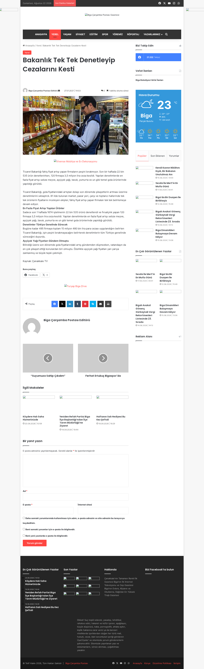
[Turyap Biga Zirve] (75, 286)
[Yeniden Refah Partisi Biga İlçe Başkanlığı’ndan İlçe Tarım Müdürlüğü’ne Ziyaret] (76, 405)
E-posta (27, 504)
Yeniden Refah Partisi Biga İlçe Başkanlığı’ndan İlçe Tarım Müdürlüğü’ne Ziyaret (75, 421)
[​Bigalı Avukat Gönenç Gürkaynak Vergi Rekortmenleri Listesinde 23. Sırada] (144, 216)
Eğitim (94, 34)
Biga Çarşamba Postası (77, 663)
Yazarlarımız (152, 34)
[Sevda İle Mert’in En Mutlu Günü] (144, 187)
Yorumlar (174, 155)
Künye (147, 663)
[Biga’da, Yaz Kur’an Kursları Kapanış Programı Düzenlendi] (94, 595)
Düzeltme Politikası (162, 663)
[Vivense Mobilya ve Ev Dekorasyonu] (75, 161)
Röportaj (133, 34)
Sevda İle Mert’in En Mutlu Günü (145, 276)
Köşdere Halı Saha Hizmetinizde (33, 418)
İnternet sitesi (85, 504)
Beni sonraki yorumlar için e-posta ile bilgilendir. (50, 529)
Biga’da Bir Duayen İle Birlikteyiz (166, 277)
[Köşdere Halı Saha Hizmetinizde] (39, 405)
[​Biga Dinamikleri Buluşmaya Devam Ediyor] (144, 235)
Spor (105, 34)
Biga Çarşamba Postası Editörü (43, 90)
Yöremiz (118, 34)
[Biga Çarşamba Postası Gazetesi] (102, 15)
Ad (25, 491)
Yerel (55, 34)
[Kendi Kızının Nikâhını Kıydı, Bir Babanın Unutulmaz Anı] (144, 172)
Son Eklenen (158, 155)
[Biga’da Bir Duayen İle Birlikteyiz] (144, 202)
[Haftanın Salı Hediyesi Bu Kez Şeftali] (112, 405)
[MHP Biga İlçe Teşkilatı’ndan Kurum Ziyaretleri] (69, 587)
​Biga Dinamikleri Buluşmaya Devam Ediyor (166, 233)
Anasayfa (41, 34)
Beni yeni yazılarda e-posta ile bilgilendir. (47, 535)
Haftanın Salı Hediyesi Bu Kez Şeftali (110, 418)
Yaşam (67, 34)
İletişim (177, 663)
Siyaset (80, 34)
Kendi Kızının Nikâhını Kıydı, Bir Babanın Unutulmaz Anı (168, 171)
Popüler (142, 155)
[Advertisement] (158, 392)
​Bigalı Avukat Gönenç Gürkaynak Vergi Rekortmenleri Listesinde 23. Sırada (145, 314)
